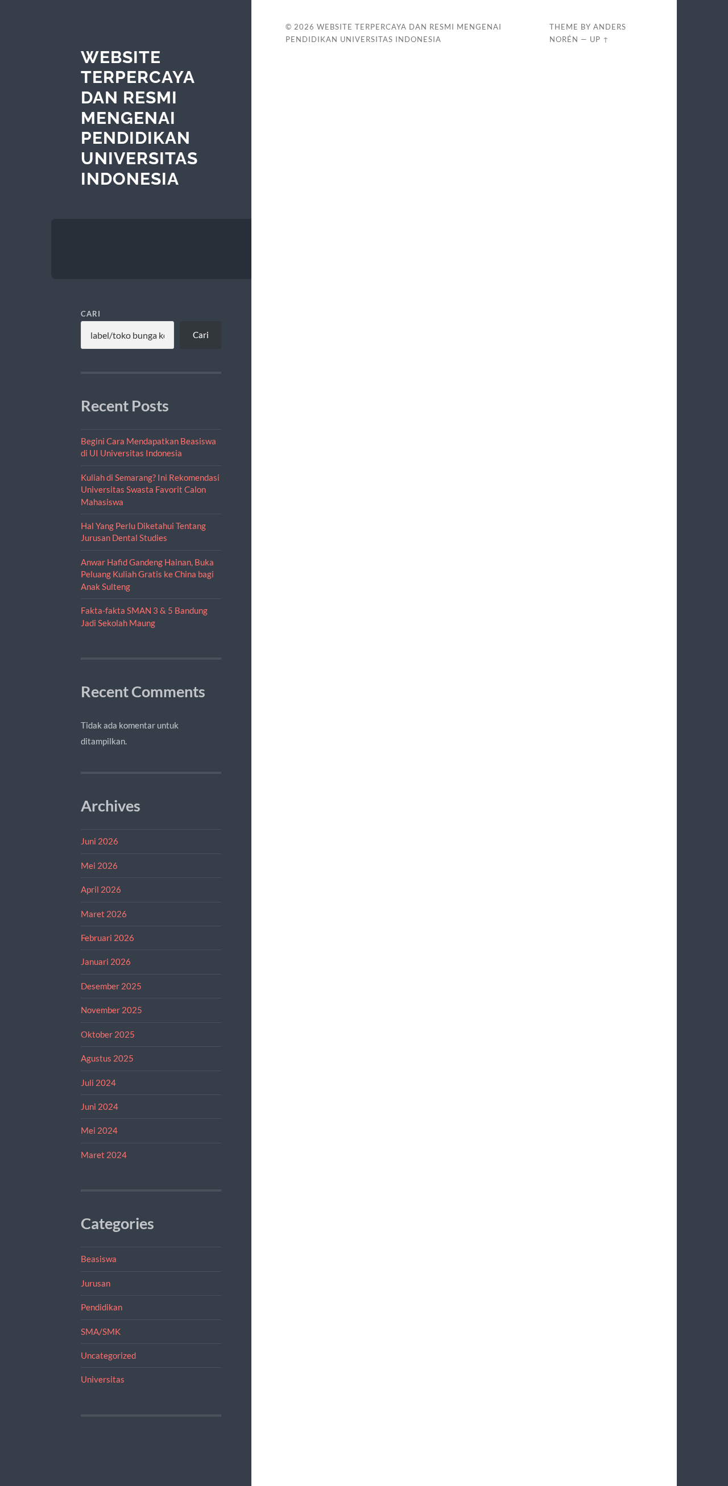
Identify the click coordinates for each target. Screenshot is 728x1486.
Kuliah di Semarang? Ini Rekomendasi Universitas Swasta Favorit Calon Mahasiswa (150, 489)
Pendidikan (101, 1307)
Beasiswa (99, 1259)
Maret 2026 (104, 914)
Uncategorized (108, 1355)
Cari (91, 313)
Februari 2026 (107, 938)
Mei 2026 (99, 865)
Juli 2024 (98, 1082)
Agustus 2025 (107, 1058)
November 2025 (111, 1010)
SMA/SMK (101, 1331)
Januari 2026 (106, 961)
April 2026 (101, 889)
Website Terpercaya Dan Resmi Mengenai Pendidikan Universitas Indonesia (139, 118)
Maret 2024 (104, 1155)
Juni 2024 (99, 1106)
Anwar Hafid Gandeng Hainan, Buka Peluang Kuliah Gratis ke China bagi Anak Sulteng (147, 574)
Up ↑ (599, 39)
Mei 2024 (99, 1130)
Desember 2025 (111, 986)
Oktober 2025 (108, 1034)
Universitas (103, 1379)
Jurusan (95, 1283)
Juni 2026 (99, 841)
